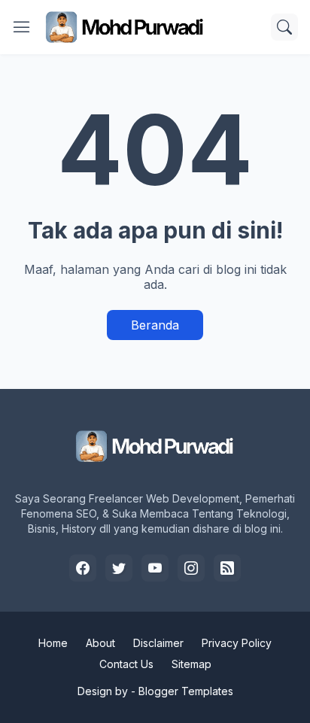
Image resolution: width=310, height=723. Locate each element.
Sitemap (191, 664)
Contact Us (126, 664)
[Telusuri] (284, 27)
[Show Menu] (22, 27)
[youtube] (155, 568)
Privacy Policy (237, 642)
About (100, 642)
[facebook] (82, 568)
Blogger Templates (185, 691)
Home (53, 642)
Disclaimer (158, 642)
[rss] (227, 568)
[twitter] (118, 568)
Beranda (155, 325)
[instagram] (191, 568)
